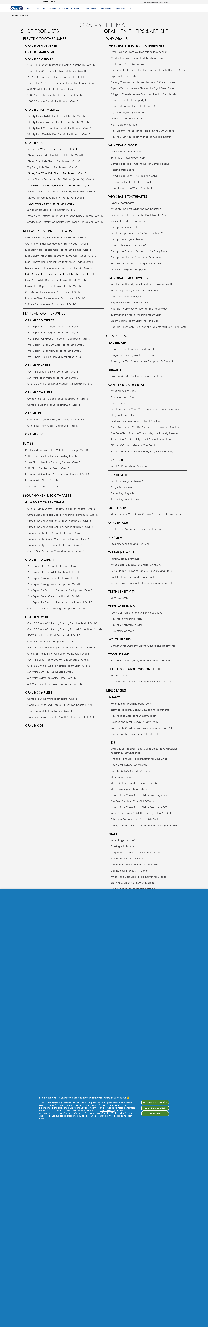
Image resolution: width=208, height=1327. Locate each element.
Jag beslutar (155, 1113)
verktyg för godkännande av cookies (70, 1115)
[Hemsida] (16, 8)
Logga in (155, 2)
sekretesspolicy (107, 1110)
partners (56, 1102)
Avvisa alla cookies (155, 1108)
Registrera (164, 2)
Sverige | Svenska (49, 1)
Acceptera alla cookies (155, 1102)
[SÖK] (130, 8)
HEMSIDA (15, 15)
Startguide (147, 2)
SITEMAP (26, 15)
